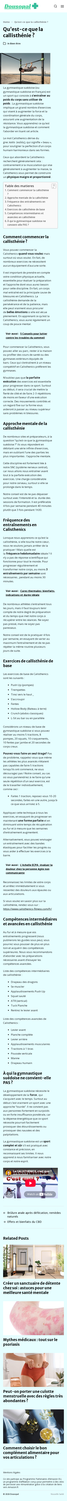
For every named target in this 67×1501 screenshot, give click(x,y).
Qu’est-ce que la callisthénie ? (31, 22)
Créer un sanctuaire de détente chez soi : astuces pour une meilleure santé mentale (31, 1288)
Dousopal (14, 1494)
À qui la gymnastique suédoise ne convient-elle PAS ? (26, 222)
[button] (55, 6)
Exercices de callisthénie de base (26, 209)
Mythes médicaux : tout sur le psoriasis (30, 1342)
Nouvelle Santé (57, 1494)
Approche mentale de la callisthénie (27, 197)
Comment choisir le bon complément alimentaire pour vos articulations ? (31, 1453)
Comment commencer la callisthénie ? (28, 192)
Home (6, 22)
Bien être (15, 43)
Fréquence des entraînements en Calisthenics (26, 203)
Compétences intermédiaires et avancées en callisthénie (25, 215)
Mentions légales (11, 1472)
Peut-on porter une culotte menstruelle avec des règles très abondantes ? (33, 1396)
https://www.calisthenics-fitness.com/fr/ (27, 909)
